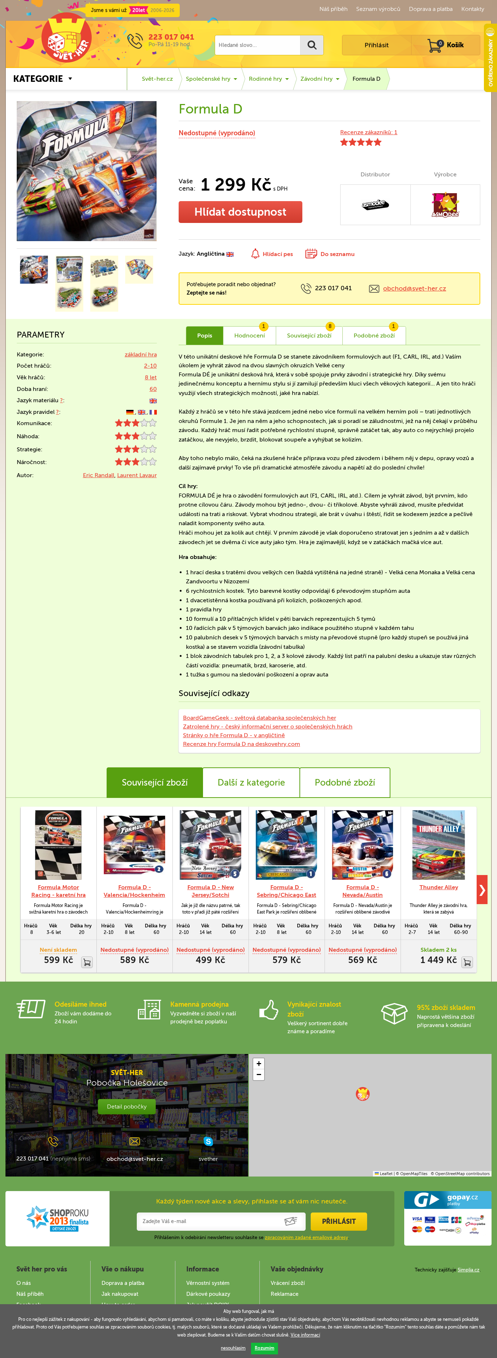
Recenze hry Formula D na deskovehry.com (241, 743)
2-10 (150, 365)
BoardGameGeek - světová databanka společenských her (259, 717)
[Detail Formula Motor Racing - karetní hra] (58, 845)
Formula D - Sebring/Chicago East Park (286, 895)
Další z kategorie (251, 782)
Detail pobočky (127, 1106)
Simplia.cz (469, 1270)
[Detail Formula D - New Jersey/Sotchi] (210, 845)
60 (153, 389)
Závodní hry (317, 78)
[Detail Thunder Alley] (438, 845)
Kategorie (38, 78)
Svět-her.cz (157, 78)
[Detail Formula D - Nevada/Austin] (362, 845)
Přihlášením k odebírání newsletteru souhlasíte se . (251, 1237)
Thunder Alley (439, 887)
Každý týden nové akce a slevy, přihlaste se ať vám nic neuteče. (252, 1201)
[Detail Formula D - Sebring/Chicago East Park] (286, 845)
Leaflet (386, 1173)
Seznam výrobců (378, 8)
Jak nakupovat (120, 1294)
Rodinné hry (265, 78)
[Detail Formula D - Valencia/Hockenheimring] (134, 845)
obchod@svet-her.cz (414, 288)
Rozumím (264, 1348)
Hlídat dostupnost (240, 212)
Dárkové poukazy (208, 1294)
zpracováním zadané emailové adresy (306, 1237)
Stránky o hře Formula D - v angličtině (234, 735)
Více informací (305, 1335)
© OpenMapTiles (412, 1173)
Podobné (374, 333)
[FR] (153, 411)
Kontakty (472, 8)
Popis (204, 335)
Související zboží (155, 782)
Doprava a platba (431, 8)
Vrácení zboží (288, 1283)
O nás (23, 1283)
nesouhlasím (233, 1348)
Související (309, 333)
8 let (151, 377)
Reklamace (284, 1294)
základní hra (141, 354)
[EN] (153, 400)
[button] (363, 1094)
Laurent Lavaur (137, 475)
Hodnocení (249, 333)
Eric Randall (98, 475)
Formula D (367, 78)
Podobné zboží (345, 782)
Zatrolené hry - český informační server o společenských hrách (268, 726)
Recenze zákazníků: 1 (368, 132)
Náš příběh (333, 8)
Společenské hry (208, 78)
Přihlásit (377, 45)
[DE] (130, 411)
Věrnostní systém (208, 1283)
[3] (136, 424)
